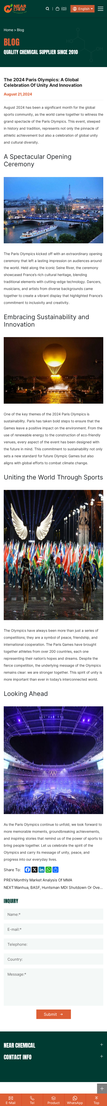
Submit (50, 1014)
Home (8, 29)
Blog (20, 29)
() (64, 8)
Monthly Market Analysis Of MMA (43, 880)
